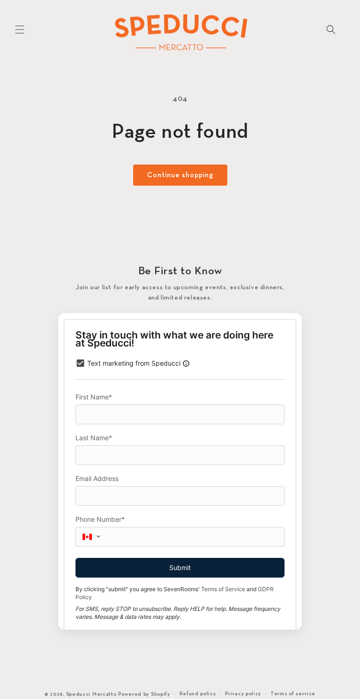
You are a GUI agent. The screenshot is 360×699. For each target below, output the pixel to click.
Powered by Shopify (144, 694)
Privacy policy (243, 693)
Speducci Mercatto (91, 694)
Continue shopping (180, 175)
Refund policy (198, 693)
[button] (19, 29)
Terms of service (292, 693)
